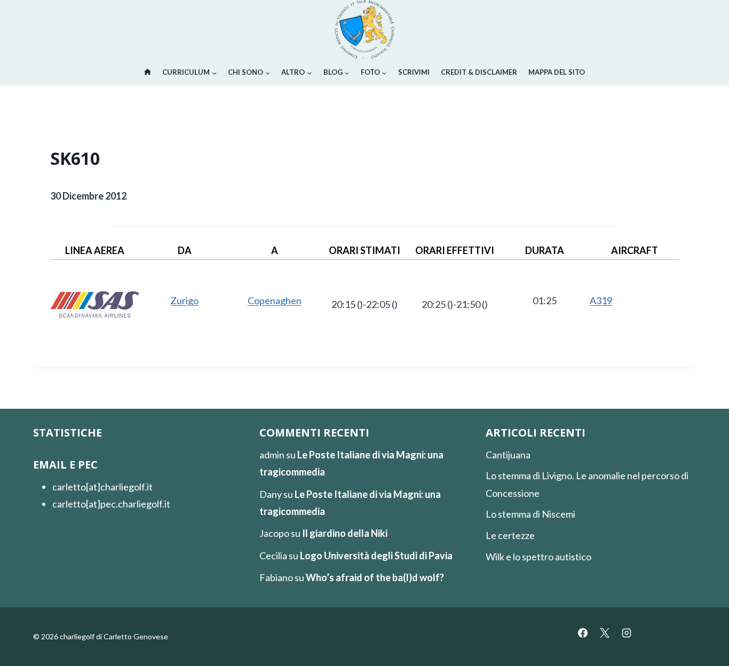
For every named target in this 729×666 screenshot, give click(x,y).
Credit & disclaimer (479, 72)
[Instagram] (626, 633)
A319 (601, 300)
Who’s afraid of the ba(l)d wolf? (375, 577)
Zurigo (184, 300)
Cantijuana (508, 455)
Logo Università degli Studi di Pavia (376, 555)
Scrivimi (414, 72)
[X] (604, 633)
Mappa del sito (556, 72)
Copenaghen (275, 300)
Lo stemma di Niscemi (530, 514)
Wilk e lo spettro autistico (538, 556)
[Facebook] (582, 633)
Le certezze (510, 535)
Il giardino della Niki (344, 533)
